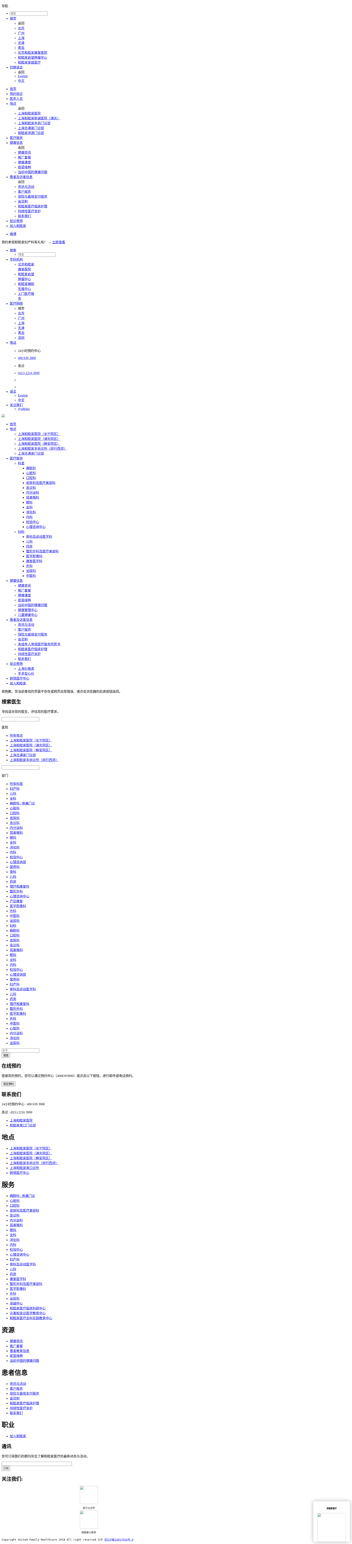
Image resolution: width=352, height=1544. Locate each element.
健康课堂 (24, 162)
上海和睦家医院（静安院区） (39, 443)
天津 (21, 43)
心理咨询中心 (36, 527)
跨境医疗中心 (19, 678)
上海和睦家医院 (29, 113)
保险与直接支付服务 (32, 196)
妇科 (21, 531)
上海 (21, 38)
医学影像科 (34, 556)
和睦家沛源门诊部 (31, 133)
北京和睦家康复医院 (32, 52)
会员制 (23, 201)
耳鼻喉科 (32, 497)
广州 (21, 33)
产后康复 (16, 901)
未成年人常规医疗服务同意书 (39, 644)
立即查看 (58, 242)
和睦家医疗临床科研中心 (28, 1308)
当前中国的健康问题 (32, 172)
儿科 (29, 541)
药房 (29, 546)
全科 (29, 507)
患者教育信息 (19, 1351)
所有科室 (16, 784)
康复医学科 (34, 561)
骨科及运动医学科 (39, 536)
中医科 (31, 575)
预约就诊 (16, 94)
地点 (13, 103)
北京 (21, 28)
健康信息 (16, 142)
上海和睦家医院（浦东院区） (39, 439)
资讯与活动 (26, 186)
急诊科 (31, 487)
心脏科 (31, 473)
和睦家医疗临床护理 (32, 206)
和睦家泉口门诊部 (23, 1125)
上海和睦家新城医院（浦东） (39, 118)
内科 (29, 517)
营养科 (15, 867)
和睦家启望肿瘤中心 (32, 57)
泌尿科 (31, 571)
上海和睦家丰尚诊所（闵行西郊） (42, 448)
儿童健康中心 (27, 615)
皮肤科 (15, 818)
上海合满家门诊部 (31, 128)
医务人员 (16, 98)
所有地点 (16, 735)
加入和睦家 (18, 226)
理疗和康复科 (19, 886)
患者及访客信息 (21, 177)
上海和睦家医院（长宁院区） (39, 434)
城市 (13, 18)
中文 (21, 81)
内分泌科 (32, 492)
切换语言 (16, 67)
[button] (180, 250)
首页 (13, 89)
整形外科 (16, 891)
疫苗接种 (24, 167)
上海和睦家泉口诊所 (24, 1168)
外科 (29, 566)
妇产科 (15, 788)
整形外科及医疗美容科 (42, 551)
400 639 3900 (27, 358)
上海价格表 (26, 668)
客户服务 (24, 191)
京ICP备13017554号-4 (118, 1539)
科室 (21, 463)
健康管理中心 (27, 610)
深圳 (21, 337)
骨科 (13, 872)
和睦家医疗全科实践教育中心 (31, 1318)
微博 (13, 234)
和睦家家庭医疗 (29, 62)
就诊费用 (16, 221)
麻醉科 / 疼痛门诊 (22, 803)
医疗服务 (16, 138)
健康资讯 (24, 152)
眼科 (29, 502)
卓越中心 (16, 1303)
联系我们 (24, 216)
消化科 (31, 512)
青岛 (21, 48)
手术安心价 (26, 673)
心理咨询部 (18, 862)
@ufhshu (24, 409)
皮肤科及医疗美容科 (40, 483)
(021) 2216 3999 (29, 373)
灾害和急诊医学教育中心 (28, 1313)
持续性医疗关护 (29, 211)
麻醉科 (31, 468)
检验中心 (32, 522)
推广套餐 (24, 157)
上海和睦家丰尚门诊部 (34, 123)
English (23, 76)
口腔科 (31, 478)
